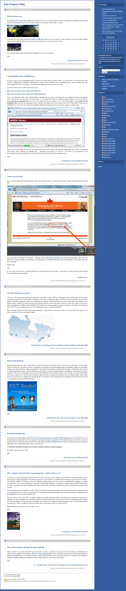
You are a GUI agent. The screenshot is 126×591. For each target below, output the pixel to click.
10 (116, 42)
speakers (23, 499)
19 (103, 46)
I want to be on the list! (15, 176)
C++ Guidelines (108, 99)
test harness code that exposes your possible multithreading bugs (51, 438)
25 (118, 46)
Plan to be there (12, 310)
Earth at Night (36, 39)
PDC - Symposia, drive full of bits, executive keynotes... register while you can (34, 473)
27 (105, 48)
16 (113, 44)
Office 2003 (107, 125)
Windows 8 (107, 157)
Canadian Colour (82, 277)
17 (116, 44)
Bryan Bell (16, 576)
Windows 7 (107, 155)
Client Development (110, 106)
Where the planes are (14, 16)
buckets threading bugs (53, 442)
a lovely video (22, 20)
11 (118, 42)
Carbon (106, 104)
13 (105, 44)
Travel (86, 60)
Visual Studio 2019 (109, 153)
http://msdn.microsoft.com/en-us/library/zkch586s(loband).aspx (26, 94)
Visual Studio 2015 (109, 148)
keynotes (10, 499)
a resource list (15, 312)
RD (58, 418)
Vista (105, 136)
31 (116, 48)
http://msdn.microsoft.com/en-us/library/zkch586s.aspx (24, 91)
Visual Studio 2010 (109, 143)
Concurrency (67, 457)
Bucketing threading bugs (16, 433)
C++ (34, 565)
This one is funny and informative (42, 553)
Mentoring (107, 115)
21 (108, 46)
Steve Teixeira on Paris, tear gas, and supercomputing (25, 547)
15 (111, 44)
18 (118, 44)
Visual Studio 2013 (109, 146)
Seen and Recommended (75, 60)
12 (103, 44)
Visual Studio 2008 (82, 345)
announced (51, 492)
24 (116, 46)
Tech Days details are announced (18, 293)
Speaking (72, 345)
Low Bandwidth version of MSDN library (21, 76)
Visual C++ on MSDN (108, 86)
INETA (105, 113)
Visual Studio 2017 (109, 150)
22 (111, 46)
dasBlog (104, 88)
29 (105, 40)
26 (103, 48)
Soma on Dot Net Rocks (15, 361)
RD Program (106, 84)
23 (113, 46)
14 (108, 44)
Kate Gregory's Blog (14, 4)
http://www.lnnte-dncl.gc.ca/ (54, 258)
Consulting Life (66, 161)
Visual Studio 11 (109, 139)
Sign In (100, 166)
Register (10, 506)
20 (105, 46)
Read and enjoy (29, 379)
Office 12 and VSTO (110, 122)
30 (108, 40)
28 (103, 40)
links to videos (68, 553)
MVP (105, 120)
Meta (105, 118)
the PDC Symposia (49, 483)
